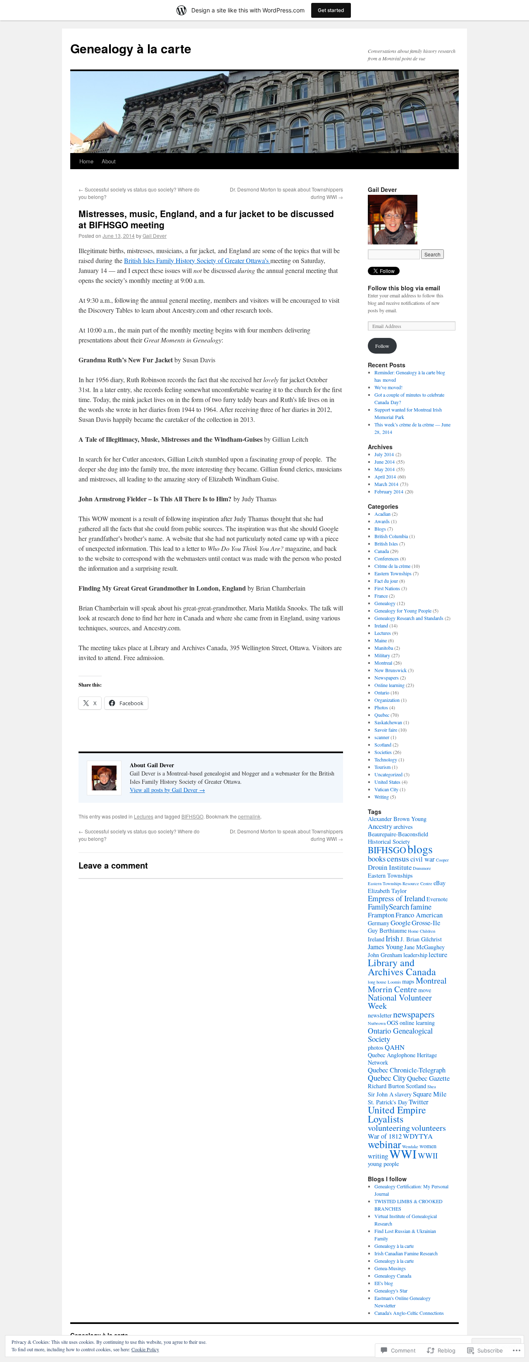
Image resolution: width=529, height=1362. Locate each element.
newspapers (413, 1014)
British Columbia (391, 536)
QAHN (395, 1047)
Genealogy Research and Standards (408, 618)
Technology (385, 759)
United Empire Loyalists (397, 1114)
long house (377, 982)
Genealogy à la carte (130, 48)
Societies (383, 752)
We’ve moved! (388, 387)
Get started (331, 10)
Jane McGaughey (424, 947)
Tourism (382, 767)
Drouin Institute (390, 867)
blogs (420, 849)
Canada (381, 551)
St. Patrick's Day (387, 1102)
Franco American (419, 914)
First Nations (387, 588)
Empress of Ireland (396, 898)
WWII (428, 1155)
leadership (415, 955)
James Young (385, 946)
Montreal (383, 662)
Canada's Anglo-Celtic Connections (409, 1312)
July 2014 (384, 454)
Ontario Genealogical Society (400, 1034)
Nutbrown (377, 1023)
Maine (380, 640)
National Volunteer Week (400, 1001)
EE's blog (383, 1283)
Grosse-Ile (426, 922)
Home (86, 161)
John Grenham (385, 955)
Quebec (381, 714)
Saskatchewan (388, 722)
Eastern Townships (393, 573)
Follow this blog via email (404, 288)
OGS (392, 1023)
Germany (378, 923)
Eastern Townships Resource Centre (400, 883)
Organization (387, 700)
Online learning (389, 685)
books (377, 858)
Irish (392, 938)
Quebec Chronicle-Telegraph (407, 1070)
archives (403, 827)
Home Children (421, 931)
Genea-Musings (390, 1268)
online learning (417, 1023)
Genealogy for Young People (402, 610)
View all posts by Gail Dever (167, 790)
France (381, 595)
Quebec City (387, 1077)
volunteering (389, 1127)
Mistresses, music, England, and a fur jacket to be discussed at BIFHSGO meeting (206, 219)
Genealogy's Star (390, 1290)
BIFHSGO (192, 816)
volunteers (428, 1127)
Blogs (380, 528)
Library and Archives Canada (402, 967)
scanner (381, 737)
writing (378, 1156)
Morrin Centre (392, 989)
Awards (382, 521)
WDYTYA (418, 1136)
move (424, 990)
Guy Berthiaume (387, 930)
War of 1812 (385, 1136)
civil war (422, 859)
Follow (382, 345)
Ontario (381, 692)
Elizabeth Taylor (387, 891)
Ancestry (380, 826)
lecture (438, 954)
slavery (403, 1094)
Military (382, 655)
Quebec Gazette (428, 1078)
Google (400, 922)
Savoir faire (385, 729)
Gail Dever (155, 235)
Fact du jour (386, 580)
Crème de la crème (392, 566)
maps (408, 981)
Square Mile (429, 1094)
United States (387, 781)
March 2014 (386, 484)
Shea (431, 1086)
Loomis (394, 982)
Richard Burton (386, 1086)
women (427, 1146)
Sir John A (380, 1094)
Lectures (143, 816)
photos (376, 1047)
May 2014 (384, 469)
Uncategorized (388, 774)
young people (383, 1164)
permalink (249, 816)
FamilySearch (388, 906)
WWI (403, 1154)
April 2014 (385, 476)
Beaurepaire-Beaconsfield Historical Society (398, 837)
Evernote (437, 899)
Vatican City (386, 789)
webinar (384, 1144)
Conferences (386, 558)
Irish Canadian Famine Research (406, 1253)
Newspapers (386, 677)
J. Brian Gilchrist (421, 939)
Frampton (381, 914)
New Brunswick (390, 670)
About (109, 161)
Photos (381, 707)
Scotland (382, 744)
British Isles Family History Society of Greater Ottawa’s (197, 260)
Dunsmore (422, 868)
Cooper (442, 860)
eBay (440, 883)
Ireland (381, 625)
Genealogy (385, 603)
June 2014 (384, 461)
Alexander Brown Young (397, 819)
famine (420, 906)
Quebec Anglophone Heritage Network (402, 1058)
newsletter (380, 1015)
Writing (381, 796)
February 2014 (388, 491)
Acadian (382, 513)
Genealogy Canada (392, 1275)
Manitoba (383, 647)
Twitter (419, 1101)
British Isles (386, 543)
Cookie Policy (145, 1349)
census (398, 858)
